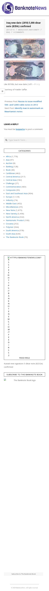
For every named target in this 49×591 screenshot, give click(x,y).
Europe (9, 196)
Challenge (10, 183)
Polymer (9, 227)
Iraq (8, 32)
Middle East (23, 30)
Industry (9, 200)
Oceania (9, 223)
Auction (9, 163)
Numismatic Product (15, 220)
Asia (8, 159)
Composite (11, 190)
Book (8, 170)
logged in (20, 129)
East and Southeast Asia (17, 193)
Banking (9, 166)
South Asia (10, 233)
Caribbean (10, 173)
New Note (10, 210)
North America (12, 217)
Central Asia (11, 180)
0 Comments (18, 32)
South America (12, 230)
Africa (8, 156)
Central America (13, 176)
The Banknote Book (15, 237)
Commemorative (13, 186)
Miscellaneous (12, 207)
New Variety (34, 30)
